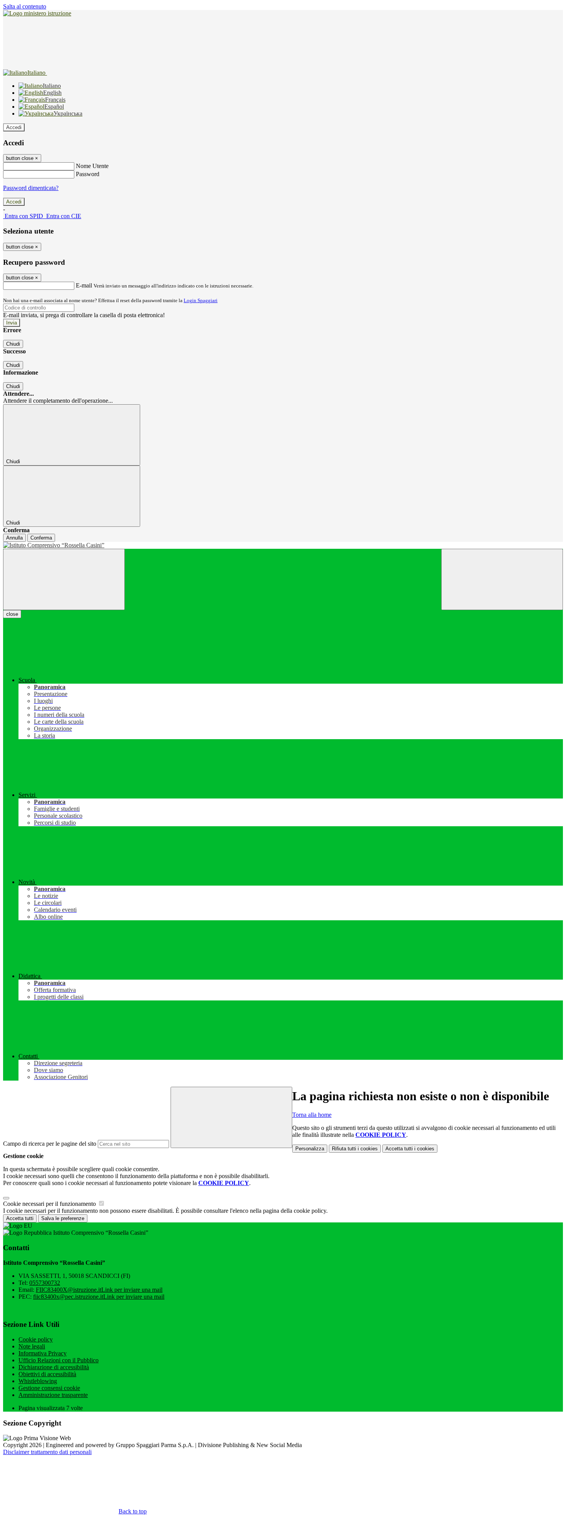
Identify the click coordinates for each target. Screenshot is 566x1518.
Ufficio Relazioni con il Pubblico (58, 1360)
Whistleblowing (37, 1381)
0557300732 (44, 1282)
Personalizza (309, 1149)
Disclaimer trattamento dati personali (47, 1452)
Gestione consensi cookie (49, 1388)
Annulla (14, 538)
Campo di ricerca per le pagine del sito (49, 1143)
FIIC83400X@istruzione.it (99, 1289)
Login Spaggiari (201, 300)
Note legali (31, 1346)
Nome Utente (92, 166)
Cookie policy (35, 1339)
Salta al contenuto (24, 6)
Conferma (41, 538)
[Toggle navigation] (64, 579)
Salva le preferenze (62, 1218)
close (12, 614)
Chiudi (13, 344)
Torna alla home (312, 1114)
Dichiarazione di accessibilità (53, 1367)
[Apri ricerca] (502, 579)
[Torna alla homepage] (283, 545)
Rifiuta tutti (355, 1149)
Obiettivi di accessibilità (47, 1374)
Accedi (14, 127)
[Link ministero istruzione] (37, 13)
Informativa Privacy (42, 1353)
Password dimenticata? (31, 188)
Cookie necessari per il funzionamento (50, 1203)
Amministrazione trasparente (53, 1395)
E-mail (84, 285)
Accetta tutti (409, 1149)
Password (87, 174)
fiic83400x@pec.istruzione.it (98, 1296)
